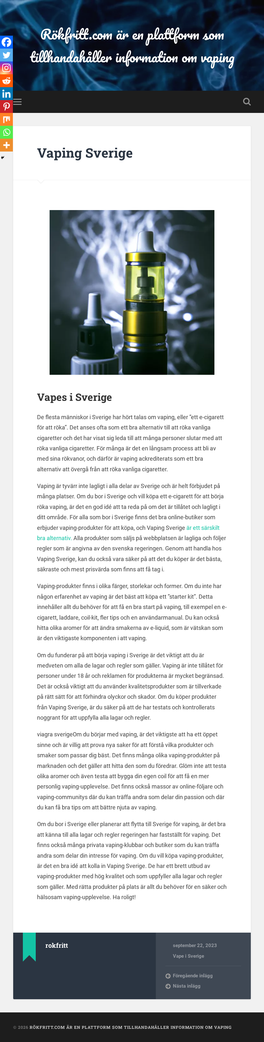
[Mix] (6, 119)
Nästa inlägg (187, 986)
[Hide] (2, 157)
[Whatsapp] (6, 132)
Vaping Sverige (85, 152)
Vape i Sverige (188, 956)
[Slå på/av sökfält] (247, 102)
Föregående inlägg (193, 976)
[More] (6, 145)
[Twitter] (6, 55)
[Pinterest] (6, 106)
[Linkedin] (6, 93)
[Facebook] (6, 42)
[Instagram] (6, 67)
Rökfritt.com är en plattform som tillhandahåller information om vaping (132, 45)
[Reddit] (6, 80)
